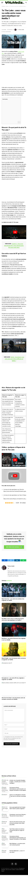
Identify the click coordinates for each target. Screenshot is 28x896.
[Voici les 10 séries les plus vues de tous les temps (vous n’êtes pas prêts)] (5, 823)
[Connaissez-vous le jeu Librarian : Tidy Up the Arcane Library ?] (5, 816)
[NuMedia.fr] (14, 2)
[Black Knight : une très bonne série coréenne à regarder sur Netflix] (14, 649)
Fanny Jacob (21, 29)
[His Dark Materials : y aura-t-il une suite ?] (5, 852)
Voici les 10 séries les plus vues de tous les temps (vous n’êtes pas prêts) (17, 823)
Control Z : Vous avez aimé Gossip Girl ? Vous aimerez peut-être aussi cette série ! (14, 245)
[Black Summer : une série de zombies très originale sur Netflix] (14, 590)
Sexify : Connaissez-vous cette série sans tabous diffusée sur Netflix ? (14, 358)
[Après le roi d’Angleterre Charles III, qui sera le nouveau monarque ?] (5, 796)
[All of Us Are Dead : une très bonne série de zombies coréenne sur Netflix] (14, 689)
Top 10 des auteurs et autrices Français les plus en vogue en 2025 (17, 830)
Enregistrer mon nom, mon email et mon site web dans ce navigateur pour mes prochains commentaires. (13, 738)
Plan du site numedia (10, 869)
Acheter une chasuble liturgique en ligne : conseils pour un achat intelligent (17, 782)
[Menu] (2, 2)
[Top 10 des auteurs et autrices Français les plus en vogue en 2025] (5, 830)
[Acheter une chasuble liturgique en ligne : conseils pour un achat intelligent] (5, 782)
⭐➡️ (14, 547)
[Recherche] (26, 2)
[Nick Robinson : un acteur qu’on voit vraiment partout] (5, 845)
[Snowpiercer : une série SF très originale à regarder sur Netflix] (14, 669)
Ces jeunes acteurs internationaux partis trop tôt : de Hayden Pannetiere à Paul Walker (18, 789)
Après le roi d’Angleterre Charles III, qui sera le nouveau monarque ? (18, 796)
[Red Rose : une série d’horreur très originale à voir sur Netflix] (14, 630)
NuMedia (3, 6)
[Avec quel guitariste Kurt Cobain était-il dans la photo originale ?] (5, 808)
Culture (7, 6)
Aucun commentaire (7, 31)
